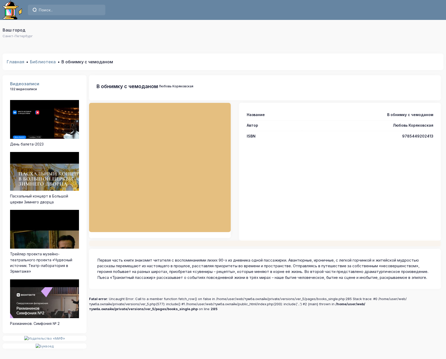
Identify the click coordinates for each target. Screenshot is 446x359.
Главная (15, 61)
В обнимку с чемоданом (127, 86)
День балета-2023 (27, 144)
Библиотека (43, 61)
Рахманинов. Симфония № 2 (35, 323)
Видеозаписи (24, 83)
